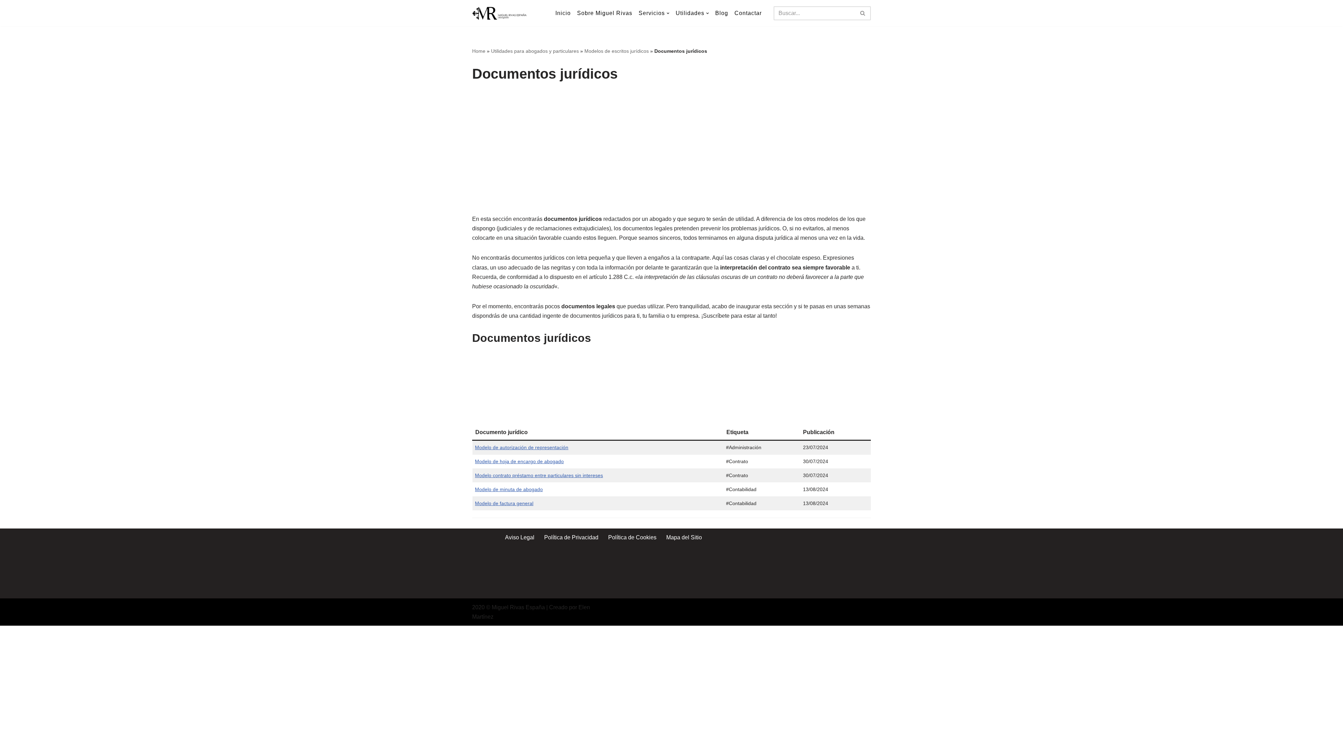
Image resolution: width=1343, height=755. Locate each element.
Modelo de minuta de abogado (509, 489)
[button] (668, 13)
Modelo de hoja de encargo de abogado (519, 461)
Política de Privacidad (571, 537)
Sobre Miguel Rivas (604, 13)
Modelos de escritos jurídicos (616, 51)
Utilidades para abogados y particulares (535, 51)
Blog (721, 13)
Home (478, 51)
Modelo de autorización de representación (521, 447)
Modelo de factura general (504, 503)
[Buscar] (863, 13)
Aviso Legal (519, 537)
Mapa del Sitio (684, 537)
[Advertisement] (673, 141)
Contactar (748, 13)
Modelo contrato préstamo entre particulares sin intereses (539, 475)
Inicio (563, 13)
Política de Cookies (632, 537)
